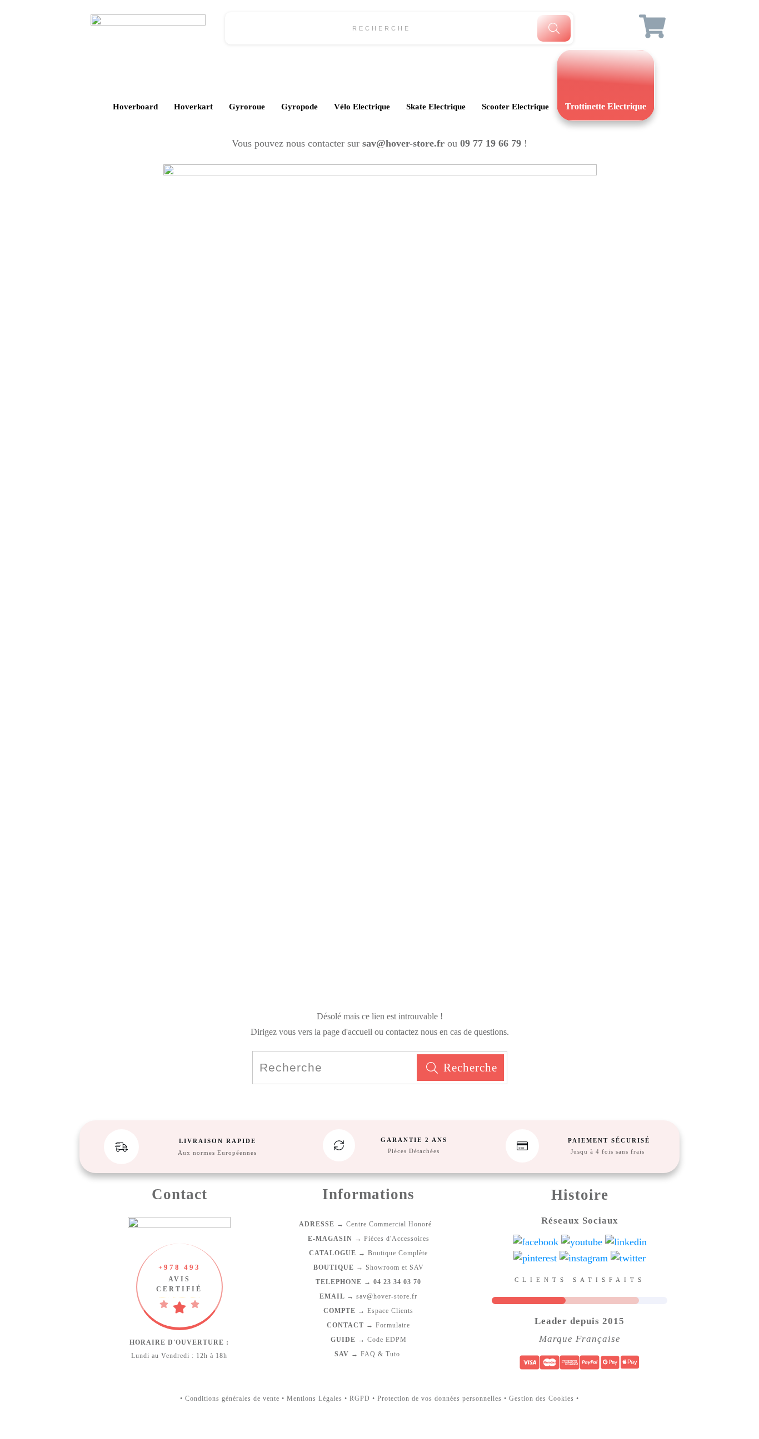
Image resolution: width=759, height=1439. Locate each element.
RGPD (359, 1398)
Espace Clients (368, 1311)
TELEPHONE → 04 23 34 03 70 (368, 1282)
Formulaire (368, 1325)
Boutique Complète (368, 1253)
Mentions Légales (314, 1398)
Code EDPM (369, 1340)
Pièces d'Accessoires (369, 1238)
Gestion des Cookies (541, 1398)
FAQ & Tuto (368, 1354)
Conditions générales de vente (232, 1398)
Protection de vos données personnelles (439, 1398)
